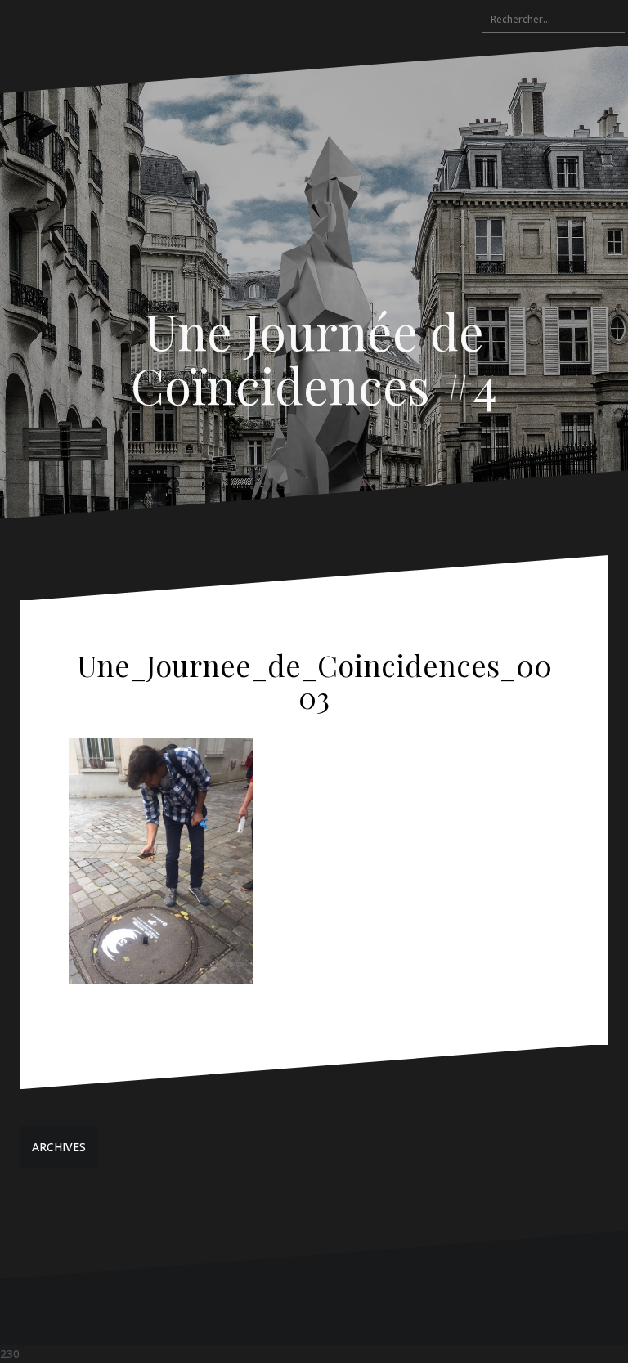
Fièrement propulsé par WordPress (228, 1311)
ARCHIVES (59, 1147)
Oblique (395, 1311)
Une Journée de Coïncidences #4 (314, 357)
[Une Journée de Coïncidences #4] (314, 214)
